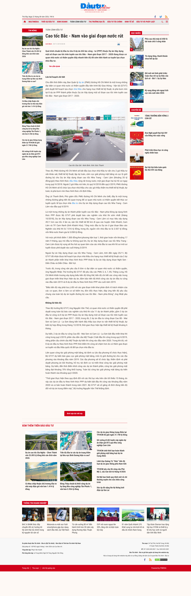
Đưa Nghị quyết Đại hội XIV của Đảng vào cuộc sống (156, 134)
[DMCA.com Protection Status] (161, 560)
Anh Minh (48, 44)
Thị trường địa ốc (97, 22)
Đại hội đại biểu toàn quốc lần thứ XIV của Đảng (155, 168)
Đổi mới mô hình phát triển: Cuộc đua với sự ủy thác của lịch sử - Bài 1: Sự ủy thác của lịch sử (156, 75)
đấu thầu (73, 181)
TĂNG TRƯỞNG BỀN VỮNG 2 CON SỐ (156, 117)
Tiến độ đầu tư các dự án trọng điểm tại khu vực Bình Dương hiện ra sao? (32, 78)
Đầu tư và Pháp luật (145, 22)
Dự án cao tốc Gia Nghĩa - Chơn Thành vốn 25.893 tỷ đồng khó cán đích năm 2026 (41, 455)
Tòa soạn (35, 568)
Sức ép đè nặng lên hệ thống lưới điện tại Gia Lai (110, 488)
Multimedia (34, 22)
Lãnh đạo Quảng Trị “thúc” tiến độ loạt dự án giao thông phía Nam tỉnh (111, 462)
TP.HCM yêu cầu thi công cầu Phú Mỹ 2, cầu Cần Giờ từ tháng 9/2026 (111, 470)
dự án (81, 82)
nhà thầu (78, 89)
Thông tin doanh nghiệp (35, 503)
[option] (33, 521)
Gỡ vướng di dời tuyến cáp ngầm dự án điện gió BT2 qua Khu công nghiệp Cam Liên (111, 443)
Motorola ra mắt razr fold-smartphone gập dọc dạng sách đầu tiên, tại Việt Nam (58, 527)
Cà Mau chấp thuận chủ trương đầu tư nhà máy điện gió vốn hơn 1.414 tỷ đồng (32, 103)
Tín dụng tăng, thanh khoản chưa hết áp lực (156, 57)
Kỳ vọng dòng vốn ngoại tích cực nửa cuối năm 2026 (156, 91)
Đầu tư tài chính (114, 22)
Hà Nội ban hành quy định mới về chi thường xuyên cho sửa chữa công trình (112, 479)
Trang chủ (25, 568)
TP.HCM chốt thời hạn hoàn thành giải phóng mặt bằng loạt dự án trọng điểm (110, 453)
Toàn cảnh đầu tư (78, 22)
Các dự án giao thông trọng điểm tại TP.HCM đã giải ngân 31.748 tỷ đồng (32, 142)
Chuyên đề (136, 110)
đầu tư (75, 203)
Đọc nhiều (136, 33)
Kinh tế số (129, 22)
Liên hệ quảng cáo (48, 568)
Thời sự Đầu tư (48, 22)
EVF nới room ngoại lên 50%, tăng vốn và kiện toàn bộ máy (108, 527)
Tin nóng (32, 30)
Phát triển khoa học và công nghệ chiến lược (156, 151)
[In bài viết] (118, 44)
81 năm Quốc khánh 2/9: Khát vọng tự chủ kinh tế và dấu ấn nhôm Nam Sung (133, 527)
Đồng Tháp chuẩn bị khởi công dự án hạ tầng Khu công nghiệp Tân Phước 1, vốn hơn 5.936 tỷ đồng (76, 486)
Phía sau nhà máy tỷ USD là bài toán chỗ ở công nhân (156, 40)
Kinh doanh (62, 22)
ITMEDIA (163, 568)
